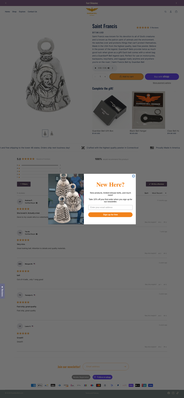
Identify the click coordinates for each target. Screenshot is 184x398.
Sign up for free (110, 215)
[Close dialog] (133, 176)
